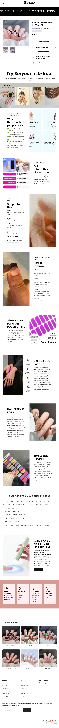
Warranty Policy (24, 696)
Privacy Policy (24, 688)
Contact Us (5, 688)
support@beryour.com (47, 683)
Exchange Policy (25, 693)
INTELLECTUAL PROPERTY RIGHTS (28, 699)
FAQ (3, 683)
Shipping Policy (24, 685)
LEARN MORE (38, 569)
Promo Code (5, 693)
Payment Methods (6, 696)
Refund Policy (24, 683)
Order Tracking (6, 691)
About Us (4, 685)
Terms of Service (25, 691)
